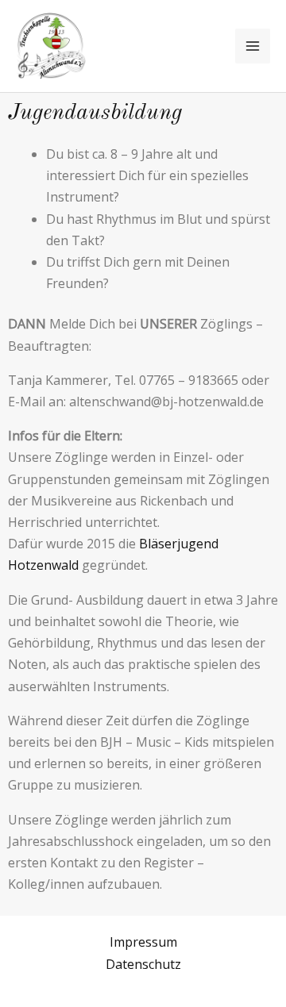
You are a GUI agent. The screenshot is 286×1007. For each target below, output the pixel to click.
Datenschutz (143, 964)
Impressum (143, 942)
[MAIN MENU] (252, 46)
